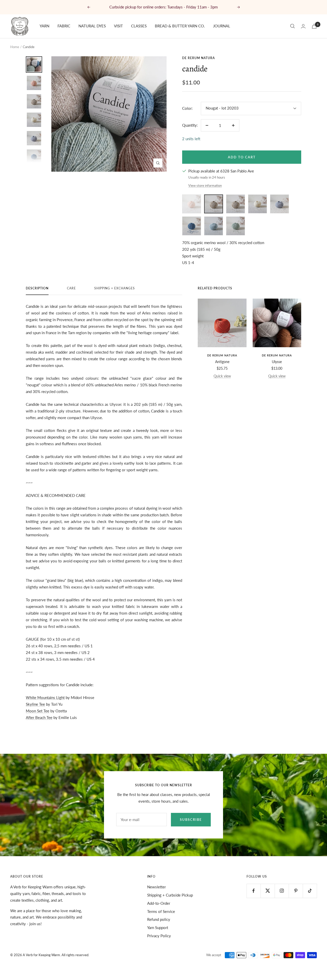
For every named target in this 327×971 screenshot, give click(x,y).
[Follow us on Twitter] (268, 891)
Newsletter (156, 887)
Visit (118, 26)
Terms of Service (161, 911)
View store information (205, 185)
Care (71, 288)
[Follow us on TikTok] (310, 891)
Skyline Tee (35, 704)
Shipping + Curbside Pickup (170, 895)
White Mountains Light (45, 697)
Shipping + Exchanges (114, 288)
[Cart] (314, 26)
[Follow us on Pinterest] (296, 891)
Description (37, 288)
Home (14, 47)
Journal (221, 26)
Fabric (63, 26)
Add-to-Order (158, 903)
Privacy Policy (159, 935)
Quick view (222, 376)
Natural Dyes (92, 26)
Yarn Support (157, 927)
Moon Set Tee (37, 710)
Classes (139, 26)
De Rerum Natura (198, 58)
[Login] (303, 26)
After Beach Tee (39, 717)
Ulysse (277, 361)
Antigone (222, 361)
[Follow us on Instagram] (282, 891)
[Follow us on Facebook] (254, 891)
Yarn (44, 26)
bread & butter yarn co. (180, 26)
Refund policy (158, 919)
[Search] (292, 26)
